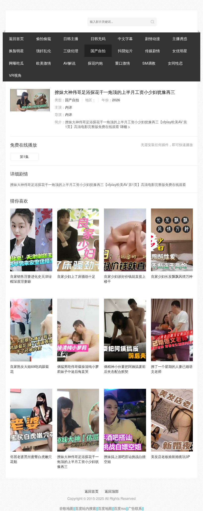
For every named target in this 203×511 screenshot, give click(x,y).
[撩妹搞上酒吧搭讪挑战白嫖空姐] (125, 420)
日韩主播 (70, 38)
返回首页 (16, 38)
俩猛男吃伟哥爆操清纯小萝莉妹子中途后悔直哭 (78, 369)
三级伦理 (70, 50)
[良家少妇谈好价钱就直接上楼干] (125, 239)
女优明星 (179, 50)
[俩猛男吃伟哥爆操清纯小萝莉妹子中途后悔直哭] (78, 330)
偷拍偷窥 (43, 38)
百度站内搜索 (85, 508)
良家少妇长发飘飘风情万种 (172, 276)
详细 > (125, 126)
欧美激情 (43, 63)
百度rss (120, 508)
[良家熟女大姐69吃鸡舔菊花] (31, 330)
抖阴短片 (125, 50)
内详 (68, 107)
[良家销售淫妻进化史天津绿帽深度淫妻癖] (31, 239)
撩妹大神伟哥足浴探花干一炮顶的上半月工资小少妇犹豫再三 (78, 461)
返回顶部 (112, 491)
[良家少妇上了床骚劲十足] (78, 239)
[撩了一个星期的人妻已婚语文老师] (172, 330)
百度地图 (105, 508)
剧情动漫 (152, 38)
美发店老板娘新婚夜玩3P (170, 456)
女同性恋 (175, 63)
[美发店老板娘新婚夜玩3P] (172, 420)
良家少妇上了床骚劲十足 (76, 276)
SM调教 (148, 63)
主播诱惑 (179, 38)
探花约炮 (95, 63)
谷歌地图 (66, 508)
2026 (116, 99)
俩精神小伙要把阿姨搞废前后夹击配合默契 (125, 369)
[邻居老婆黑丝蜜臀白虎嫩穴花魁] (31, 420)
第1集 (24, 156)
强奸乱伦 (43, 50)
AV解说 (69, 63)
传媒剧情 (152, 50)
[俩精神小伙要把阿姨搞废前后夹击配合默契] (125, 330)
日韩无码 (98, 38)
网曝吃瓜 (16, 63)
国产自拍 (98, 50)
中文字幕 (125, 38)
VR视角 (15, 75)
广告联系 (135, 508)
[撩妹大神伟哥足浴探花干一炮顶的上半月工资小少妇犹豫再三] (30, 100)
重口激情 (122, 63)
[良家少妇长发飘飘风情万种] (172, 239)
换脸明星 (16, 50)
